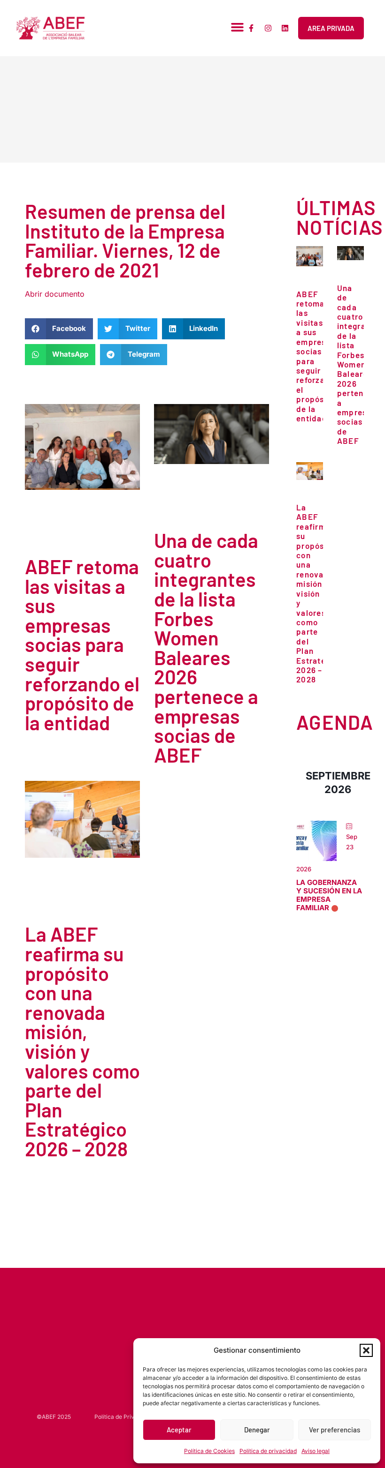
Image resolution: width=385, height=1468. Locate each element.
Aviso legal (315, 1450)
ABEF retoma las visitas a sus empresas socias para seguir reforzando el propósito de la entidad (82, 644)
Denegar (257, 1429)
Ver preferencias (334, 1429)
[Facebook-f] (251, 28)
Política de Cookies (209, 1450)
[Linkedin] (285, 28)
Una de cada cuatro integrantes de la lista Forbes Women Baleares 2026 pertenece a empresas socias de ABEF (206, 647)
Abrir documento (55, 294)
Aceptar (179, 1429)
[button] (366, 1350)
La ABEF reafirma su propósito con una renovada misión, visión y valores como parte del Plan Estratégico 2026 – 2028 (82, 1041)
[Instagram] (268, 28)
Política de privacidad (268, 1450)
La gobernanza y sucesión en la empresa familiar (329, 895)
